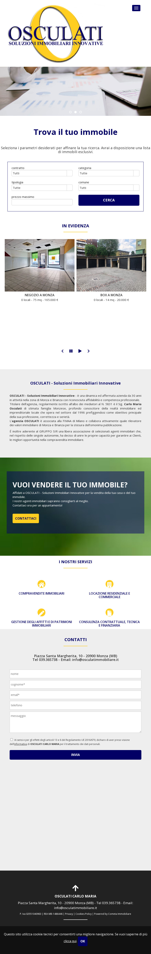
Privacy (69, 914)
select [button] (69, 173)
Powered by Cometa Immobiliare (112, 914)
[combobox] (39, 173)
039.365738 (48, 659)
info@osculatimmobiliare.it (95, 659)
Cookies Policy (84, 914)
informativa (20, 744)
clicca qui (70, 941)
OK (82, 941)
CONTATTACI (25, 518)
